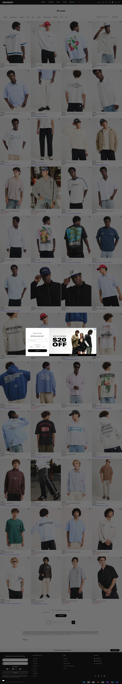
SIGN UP (37, 350)
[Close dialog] (95, 329)
